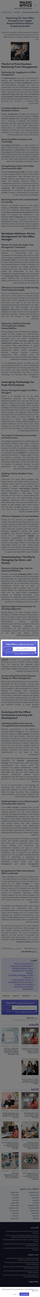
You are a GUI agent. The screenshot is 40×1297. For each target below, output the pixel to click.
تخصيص (15, 1294)
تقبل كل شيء (24, 1294)
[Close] (35, 643)
